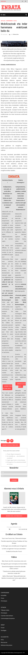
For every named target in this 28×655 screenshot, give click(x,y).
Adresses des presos (6, 645)
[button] (10, 529)
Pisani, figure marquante (14, 454)
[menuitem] (22, 1)
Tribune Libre (16, 34)
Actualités (3, 595)
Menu (4, 14)
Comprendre (9, 20)
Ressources (4, 642)
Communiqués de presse (8, 618)
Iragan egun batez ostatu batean (16, 460)
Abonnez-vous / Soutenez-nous (7, 387)
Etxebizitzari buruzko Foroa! (14, 551)
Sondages (3, 630)
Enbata (12, 652)
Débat (3, 625)
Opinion (3, 607)
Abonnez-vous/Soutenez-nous (10, 445)
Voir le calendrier (22, 529)
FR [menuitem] (25, 1)
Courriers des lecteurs (7, 615)
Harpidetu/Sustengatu (21, 385)
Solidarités (4, 637)
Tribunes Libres (5, 610)
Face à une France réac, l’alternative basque (14, 538)
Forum (2, 627)
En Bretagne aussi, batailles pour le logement (14, 546)
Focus (15, 20)
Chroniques (4, 601)
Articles (3, 20)
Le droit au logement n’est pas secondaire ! (14, 548)
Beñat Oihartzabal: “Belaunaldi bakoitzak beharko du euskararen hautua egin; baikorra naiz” (14, 578)
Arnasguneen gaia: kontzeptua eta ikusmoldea (14, 564)
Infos (2, 639)
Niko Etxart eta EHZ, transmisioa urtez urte (14, 561)
